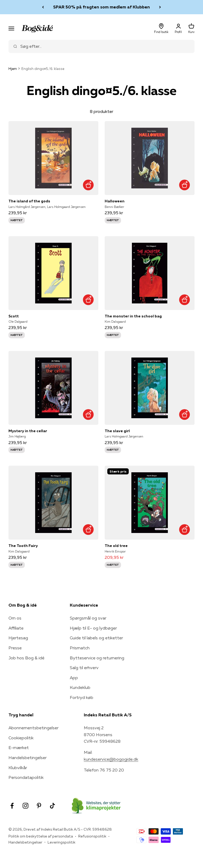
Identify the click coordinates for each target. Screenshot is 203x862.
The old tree (116, 545)
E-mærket (18, 747)
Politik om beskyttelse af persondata (40, 836)
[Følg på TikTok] (52, 805)
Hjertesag (18, 637)
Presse (15, 647)
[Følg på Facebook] (12, 805)
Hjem (12, 68)
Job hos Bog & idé (26, 657)
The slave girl (117, 430)
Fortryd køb (81, 697)
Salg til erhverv (84, 667)
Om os (14, 618)
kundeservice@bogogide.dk (111, 759)
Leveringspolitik (61, 842)
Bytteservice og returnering (97, 657)
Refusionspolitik (92, 836)
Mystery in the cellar (27, 430)
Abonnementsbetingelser (33, 727)
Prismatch (80, 647)
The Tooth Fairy (23, 545)
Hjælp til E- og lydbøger (93, 628)
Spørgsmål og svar (88, 618)
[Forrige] (43, 7)
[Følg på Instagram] (25, 805)
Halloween (114, 201)
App (74, 677)
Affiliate (16, 628)
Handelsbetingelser (27, 757)
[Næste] (160, 7)
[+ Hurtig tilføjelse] (88, 185)
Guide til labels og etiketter (96, 637)
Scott (13, 316)
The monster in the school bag (133, 316)
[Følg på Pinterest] (39, 805)
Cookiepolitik (21, 737)
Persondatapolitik (26, 777)
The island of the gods (29, 201)
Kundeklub (80, 687)
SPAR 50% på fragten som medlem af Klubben (101, 6)
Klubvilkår (17, 767)
